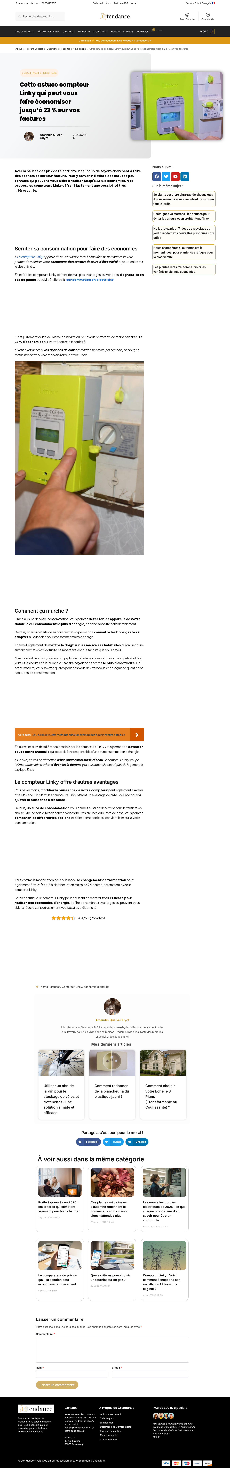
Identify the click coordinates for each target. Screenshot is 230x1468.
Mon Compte (187, 19)
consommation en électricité (90, 280)
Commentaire (45, 1334)
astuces (55, 986)
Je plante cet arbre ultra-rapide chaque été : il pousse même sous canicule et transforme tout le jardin (183, 199)
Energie (50, 73)
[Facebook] (156, 176)
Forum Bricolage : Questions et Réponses (49, 48)
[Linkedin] (184, 176)
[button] (207, 31)
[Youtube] (175, 176)
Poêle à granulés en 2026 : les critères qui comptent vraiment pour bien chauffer (59, 1207)
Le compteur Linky (30, 257)
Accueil (19, 48)
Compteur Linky (72, 986)
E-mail (117, 1367)
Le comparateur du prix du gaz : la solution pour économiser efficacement (57, 1280)
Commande (207, 19)
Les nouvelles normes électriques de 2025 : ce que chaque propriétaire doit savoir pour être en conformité (164, 1211)
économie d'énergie (96, 986)
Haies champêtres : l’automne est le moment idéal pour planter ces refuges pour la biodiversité (183, 252)
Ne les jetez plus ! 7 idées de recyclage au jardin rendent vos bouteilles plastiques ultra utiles (183, 233)
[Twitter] (166, 176)
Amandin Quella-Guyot (112, 1020)
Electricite (80, 48)
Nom (40, 1367)
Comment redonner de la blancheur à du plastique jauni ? (111, 1091)
